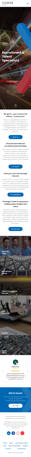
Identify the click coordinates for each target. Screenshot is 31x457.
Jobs (4, 446)
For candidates (15, 195)
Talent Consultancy (14, 446)
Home (5, 443)
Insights (25, 446)
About (11, 443)
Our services (15, 229)
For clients (15, 167)
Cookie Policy (21, 449)
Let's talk (15, 406)
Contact (8, 449)
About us (15, 137)
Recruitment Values (22, 443)
